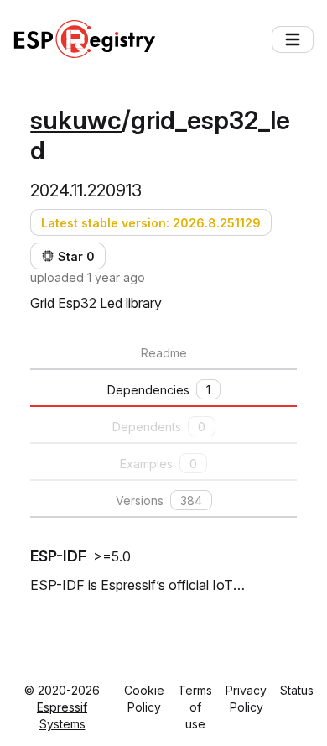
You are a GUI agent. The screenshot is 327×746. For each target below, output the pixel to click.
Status (297, 690)
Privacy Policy (246, 698)
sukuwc (76, 120)
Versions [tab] (159, 500)
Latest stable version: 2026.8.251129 (151, 223)
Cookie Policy (144, 698)
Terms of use (195, 707)
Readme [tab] (164, 353)
